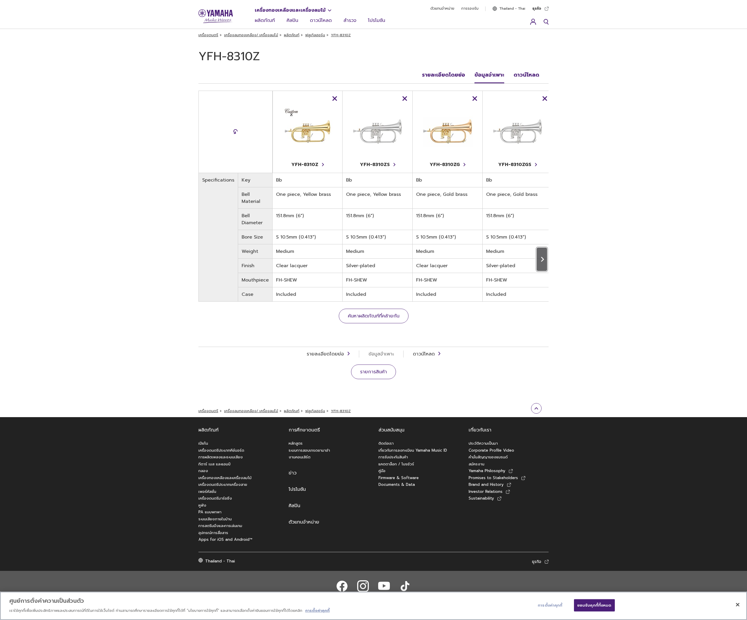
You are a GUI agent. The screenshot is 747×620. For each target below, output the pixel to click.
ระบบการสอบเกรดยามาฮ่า (309, 450)
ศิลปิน (292, 20)
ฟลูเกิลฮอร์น (315, 35)
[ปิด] (737, 604)
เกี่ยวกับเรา (480, 430)
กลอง (203, 471)
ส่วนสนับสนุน (391, 430)
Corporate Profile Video (491, 450)
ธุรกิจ (536, 8)
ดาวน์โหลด (321, 20)
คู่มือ (381, 471)
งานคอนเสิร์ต (299, 457)
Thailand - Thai (512, 8)
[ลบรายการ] (335, 98)
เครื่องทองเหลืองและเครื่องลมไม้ (290, 10)
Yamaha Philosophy (487, 471)
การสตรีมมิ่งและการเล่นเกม (220, 526)
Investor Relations (485, 491)
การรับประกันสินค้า (393, 457)
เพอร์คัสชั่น (207, 491)
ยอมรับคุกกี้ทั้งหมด (594, 605)
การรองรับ (470, 8)
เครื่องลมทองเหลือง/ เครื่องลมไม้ (251, 35)
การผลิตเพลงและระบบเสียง (220, 457)
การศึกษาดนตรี (304, 430)
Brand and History (486, 484)
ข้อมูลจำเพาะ (489, 75)
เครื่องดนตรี (208, 35)
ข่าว (292, 472)
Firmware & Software (398, 478)
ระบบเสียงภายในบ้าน (215, 519)
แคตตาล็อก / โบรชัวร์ (396, 464)
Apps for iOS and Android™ (225, 539)
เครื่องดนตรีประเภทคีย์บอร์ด (221, 450)
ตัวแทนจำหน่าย (442, 8)
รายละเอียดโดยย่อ (443, 75)
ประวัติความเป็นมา (483, 443)
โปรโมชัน (376, 20)
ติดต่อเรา (386, 443)
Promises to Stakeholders (493, 478)
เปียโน (203, 443)
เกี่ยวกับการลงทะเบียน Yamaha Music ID (412, 450)
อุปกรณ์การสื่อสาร (213, 533)
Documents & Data (396, 484)
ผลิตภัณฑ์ (265, 20)
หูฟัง (202, 505)
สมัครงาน (476, 464)
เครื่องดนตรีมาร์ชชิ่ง (215, 498)
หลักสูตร (296, 443)
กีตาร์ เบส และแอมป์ (214, 464)
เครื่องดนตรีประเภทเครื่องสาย (222, 484)
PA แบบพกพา (209, 512)
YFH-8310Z (341, 35)
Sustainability (481, 498)
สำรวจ (349, 20)
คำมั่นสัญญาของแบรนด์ (488, 457)
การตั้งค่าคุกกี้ (317, 610)
